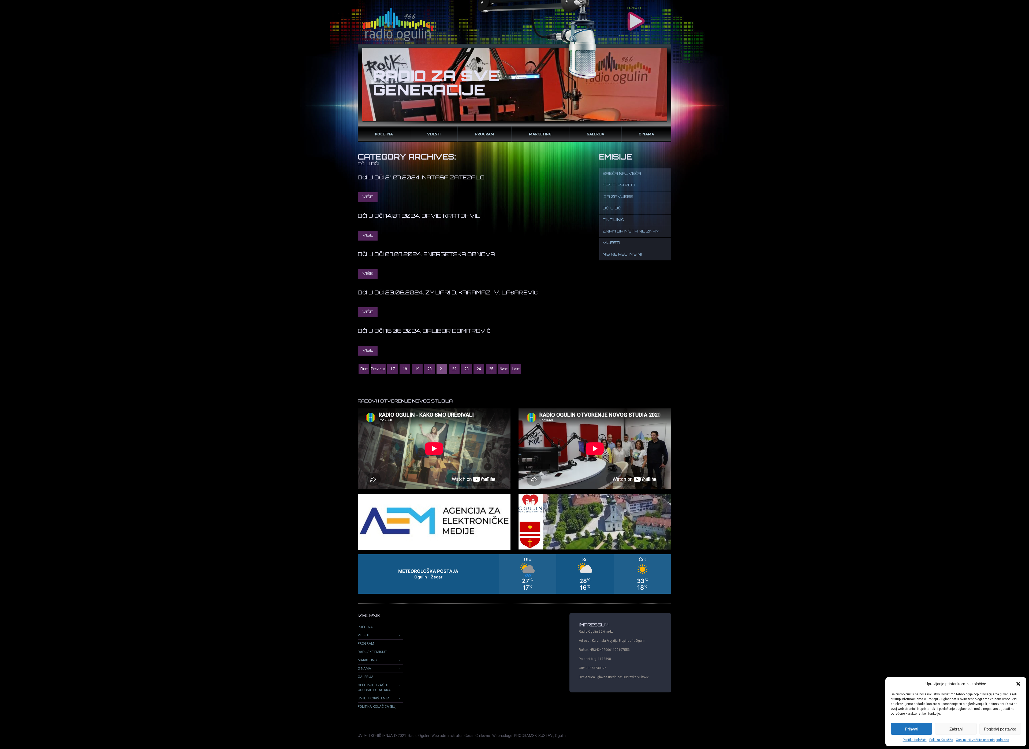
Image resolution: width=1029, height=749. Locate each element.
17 (392, 369)
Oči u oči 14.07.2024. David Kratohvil (419, 216)
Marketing (540, 133)
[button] (1018, 684)
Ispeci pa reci (619, 185)
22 (454, 369)
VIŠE (367, 197)
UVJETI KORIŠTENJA (375, 735)
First (364, 369)
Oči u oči (612, 208)
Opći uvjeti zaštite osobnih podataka (982, 740)
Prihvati (911, 729)
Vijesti (434, 133)
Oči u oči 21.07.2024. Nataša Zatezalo (421, 178)
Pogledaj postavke (1000, 729)
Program (484, 133)
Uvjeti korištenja (374, 698)
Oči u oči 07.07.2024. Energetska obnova (426, 254)
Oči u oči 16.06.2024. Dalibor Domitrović (424, 331)
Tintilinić (613, 220)
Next (504, 369)
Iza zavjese (618, 197)
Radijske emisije (372, 652)
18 (405, 369)
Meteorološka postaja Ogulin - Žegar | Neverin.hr (514, 574)
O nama (646, 133)
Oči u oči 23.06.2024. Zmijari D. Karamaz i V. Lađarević (448, 293)
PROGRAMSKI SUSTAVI (533, 735)
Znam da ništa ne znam (631, 232)
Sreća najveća (622, 174)
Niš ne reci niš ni (622, 255)
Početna (384, 133)
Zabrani (956, 729)
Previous (378, 369)
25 (491, 369)
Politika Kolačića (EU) (377, 706)
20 (429, 369)
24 (479, 369)
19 (417, 369)
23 (466, 369)
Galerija (595, 133)
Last (516, 369)
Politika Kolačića (915, 740)
